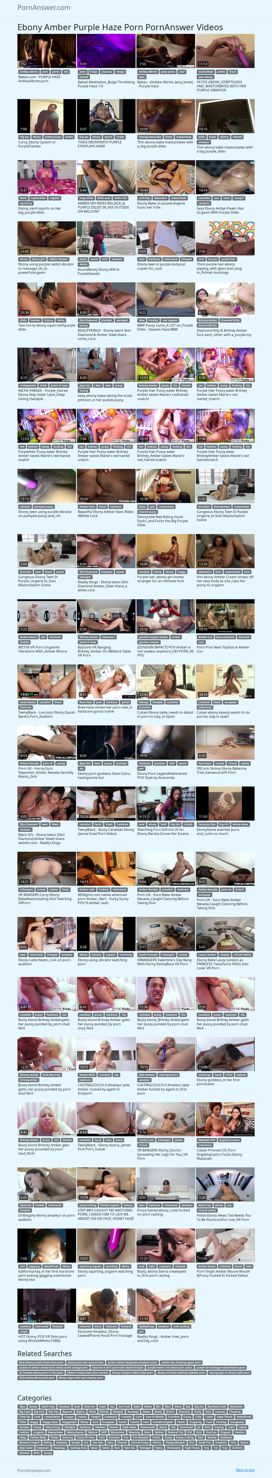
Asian (102, 1406)
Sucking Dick (78, 1448)
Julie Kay (144, 198)
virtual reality (242, 955)
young (83, 325)
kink (218, 572)
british (239, 889)
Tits (216, 1448)
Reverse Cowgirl (29, 1442)
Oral (199, 1432)
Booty (158, 1411)
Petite (54, 1437)
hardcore (154, 259)
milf (105, 259)
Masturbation (75, 1432)
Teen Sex (129, 1448)
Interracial (186, 1427)
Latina (243, 1427)
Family (134, 1422)
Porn (102, 1437)
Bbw (167, 1406)
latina (61, 320)
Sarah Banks (27, 702)
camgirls (204, 203)
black (232, 71)
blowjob (187, 259)
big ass (24, 137)
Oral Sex (211, 1432)
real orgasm (169, 320)
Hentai (114, 1427)
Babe (137, 1406)
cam (216, 198)
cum (201, 642)
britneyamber (29, 1080)
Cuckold (126, 1417)
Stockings (59, 1448)
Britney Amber (207, 320)
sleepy (120, 71)
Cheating (235, 1411)
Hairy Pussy (52, 1427)
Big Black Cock (217, 1406)
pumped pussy (43, 507)
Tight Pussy (192, 1448)
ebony (37, 137)
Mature (92, 1432)
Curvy (187, 1417)
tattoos (128, 1205)
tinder (120, 137)
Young (48, 1453)
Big (188, 1406)
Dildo (22, 1422)
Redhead (226, 1437)
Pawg (22, 1437)
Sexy (110, 1442)
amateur (203, 142)
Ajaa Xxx (84, 385)
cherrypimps (222, 507)
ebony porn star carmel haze (85, 1362)
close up (107, 71)
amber (176, 637)
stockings (204, 1075)
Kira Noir (204, 507)
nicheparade (28, 385)
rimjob (188, 824)
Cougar (69, 1417)
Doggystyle (69, 1422)
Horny (163, 1427)
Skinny (157, 1442)
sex (200, 385)
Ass (112, 1406)
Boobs (146, 1411)
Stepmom (43, 1448)
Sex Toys (98, 1442)
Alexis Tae (204, 1205)
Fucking (221, 1422)
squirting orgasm (90, 1266)
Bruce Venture (225, 637)
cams (226, 198)
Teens (158, 1448)
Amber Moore (28, 637)
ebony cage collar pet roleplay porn (81, 1378)
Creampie (111, 1417)
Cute (198, 1417)
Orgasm (226, 1432)
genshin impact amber (153, 637)
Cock (37, 1417)
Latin (231, 1427)
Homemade (147, 1427)
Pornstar (114, 1437)
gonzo (125, 702)
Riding (48, 1442)
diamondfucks (207, 325)
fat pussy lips (206, 824)
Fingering (195, 1422)
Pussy (168, 1437)
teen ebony (205, 77)
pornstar (121, 763)
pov (141, 768)
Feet (146, 1422)
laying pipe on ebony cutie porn (229, 1372)
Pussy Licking (185, 1437)
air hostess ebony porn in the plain (41, 1372)
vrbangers (26, 889)
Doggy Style (50, 1422)
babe (152, 1266)
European (108, 1422)
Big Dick (39, 1411)
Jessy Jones (168, 71)
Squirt (244, 1442)
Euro (95, 1422)
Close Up (24, 1417)
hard (164, 824)
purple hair (228, 259)
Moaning (134, 1432)
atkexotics (160, 198)
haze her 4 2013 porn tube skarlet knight (117, 1367)
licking (48, 320)
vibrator (25, 507)
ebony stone (240, 824)
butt (201, 259)
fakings (144, 702)
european (231, 702)
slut (22, 1266)
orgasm (55, 198)
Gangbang (237, 1422)
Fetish (181, 1422)
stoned (83, 77)
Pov (126, 1437)
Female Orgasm (163, 1422)
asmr (82, 71)
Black (92, 1411)
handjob (144, 572)
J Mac (97, 385)
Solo (233, 1442)
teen (142, 77)
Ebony (84, 1422)
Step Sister (26, 1448)
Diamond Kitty (230, 320)
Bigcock (67, 1411)
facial (102, 507)
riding (158, 572)
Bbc (158, 1406)
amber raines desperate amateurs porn (132, 1362)
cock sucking (181, 1326)
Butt (208, 1411)
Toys (225, 1448)
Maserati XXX (206, 1140)
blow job (244, 637)
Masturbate (55, 1432)
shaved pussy (147, 512)
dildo (201, 137)
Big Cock (24, 1411)
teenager (122, 320)
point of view (59, 385)
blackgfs (106, 320)
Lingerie (38, 1432)
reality (245, 763)
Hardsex (100, 1427)
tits (66, 71)
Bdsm (178, 1406)
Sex (86, 1442)
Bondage (133, 1411)
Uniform (237, 1448)
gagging (34, 1266)
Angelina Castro (229, 1140)
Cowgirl (96, 1417)
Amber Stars (87, 507)
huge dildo (86, 198)
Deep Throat (224, 1417)
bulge (93, 71)
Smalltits (221, 1442)
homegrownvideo (150, 137)
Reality (212, 1437)
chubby (153, 320)
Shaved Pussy (140, 1442)
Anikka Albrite (29, 71)
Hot (173, 1427)
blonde (186, 385)
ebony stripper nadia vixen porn (132, 1372)
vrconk (219, 763)
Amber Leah (87, 889)
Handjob (70, 1427)
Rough (76, 1442)
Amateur (64, 1406)
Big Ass (199, 1406)
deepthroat (51, 1266)
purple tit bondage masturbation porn (221, 1367)
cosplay (225, 955)
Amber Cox (205, 637)
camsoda (204, 198)
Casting (220, 1411)
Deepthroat (244, 1417)
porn (45, 71)
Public (156, 1437)
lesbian (35, 320)
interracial (170, 259)
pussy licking (87, 1205)
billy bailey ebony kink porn (37, 1378)
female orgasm (109, 1205)
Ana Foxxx (204, 763)
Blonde (104, 1411)
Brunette (184, 1411)
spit (152, 507)
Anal (77, 1406)
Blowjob (118, 1411)
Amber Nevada (29, 763)
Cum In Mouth (155, 1417)
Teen (117, 1448)
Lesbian (24, 1432)
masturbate (205, 71)
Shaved (122, 1442)
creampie (165, 1266)
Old (189, 1432)
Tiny (206, 1448)
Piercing (67, 1437)
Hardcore (85, 1427)
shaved (237, 137)
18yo (22, 1406)
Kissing (219, 1427)
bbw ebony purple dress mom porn (41, 1362)
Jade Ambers (147, 1075)
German (24, 1427)
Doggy (34, 1422)
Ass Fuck (124, 1406)
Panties (240, 1432)
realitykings (146, 1326)
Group (37, 1427)
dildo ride (120, 198)
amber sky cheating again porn (181, 1362)
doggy (182, 572)
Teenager (145, 1448)
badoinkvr (108, 637)
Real (200, 1437)
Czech (209, 1417)
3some (33, 1406)
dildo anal (103, 198)
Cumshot (174, 1417)
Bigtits (80, 1411)
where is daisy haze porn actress (87, 1372)
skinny (224, 137)
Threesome (174, 1448)
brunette (144, 707)
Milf (104, 1432)
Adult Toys (48, 1406)
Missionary (118, 1432)
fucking (237, 385)
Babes (148, 1406)
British (170, 1411)
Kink (207, 1427)
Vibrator (24, 1453)
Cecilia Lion (146, 1140)
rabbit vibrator (58, 259)
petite (221, 71)
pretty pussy (53, 137)
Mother (159, 1432)
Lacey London (207, 955)
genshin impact (149, 642)
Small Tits (204, 1442)
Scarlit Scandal (148, 955)
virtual (232, 763)
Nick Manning (51, 1075)
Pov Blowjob (140, 1437)
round (94, 259)
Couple (82, 1417)
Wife (37, 1453)
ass (81, 768)
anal (182, 71)
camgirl (239, 198)
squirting (26, 203)
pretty (69, 137)
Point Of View (86, 1437)
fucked (39, 1205)
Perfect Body (38, 1437)
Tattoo (106, 1448)
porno (56, 71)
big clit (224, 824)
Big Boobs (236, 1406)
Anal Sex (89, 1406)
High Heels (129, 1427)
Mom (147, 1432)
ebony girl (38, 259)
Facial (122, 1422)
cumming (126, 955)
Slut (191, 1442)
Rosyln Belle (87, 1075)
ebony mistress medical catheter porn (181, 1372)
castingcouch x (168, 1075)
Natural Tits (175, 1432)
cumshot (45, 702)
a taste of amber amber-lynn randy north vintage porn (53, 1367)
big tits (175, 824)
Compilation (52, 1417)
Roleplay (61, 1442)
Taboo (94, 1448)
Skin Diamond (88, 320)
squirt (108, 137)
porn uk (48, 763)
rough (24, 1331)
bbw (141, 320)
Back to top (245, 1470)
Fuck (209, 1422)
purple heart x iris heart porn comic (169, 1367)
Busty (197, 1411)
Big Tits (53, 1411)
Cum (139, 1417)
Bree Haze (85, 702)
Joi (198, 1427)
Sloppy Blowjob (175, 1442)
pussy (119, 385)
